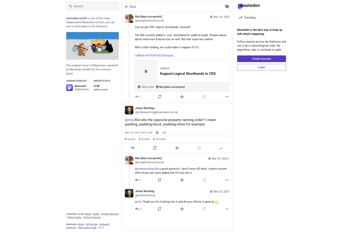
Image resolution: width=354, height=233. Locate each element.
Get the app (92, 224)
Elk (164, 132)
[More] (227, 96)
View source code (87, 227)
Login (261, 67)
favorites (159, 139)
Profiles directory (110, 214)
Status (96, 214)
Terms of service (92, 217)
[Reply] (133, 148)
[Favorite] (182, 96)
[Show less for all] (227, 6)
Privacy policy (74, 217)
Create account (261, 58)
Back (133, 6)
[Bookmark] (204, 96)
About (88, 214)
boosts (130, 139)
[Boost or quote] (159, 96)
